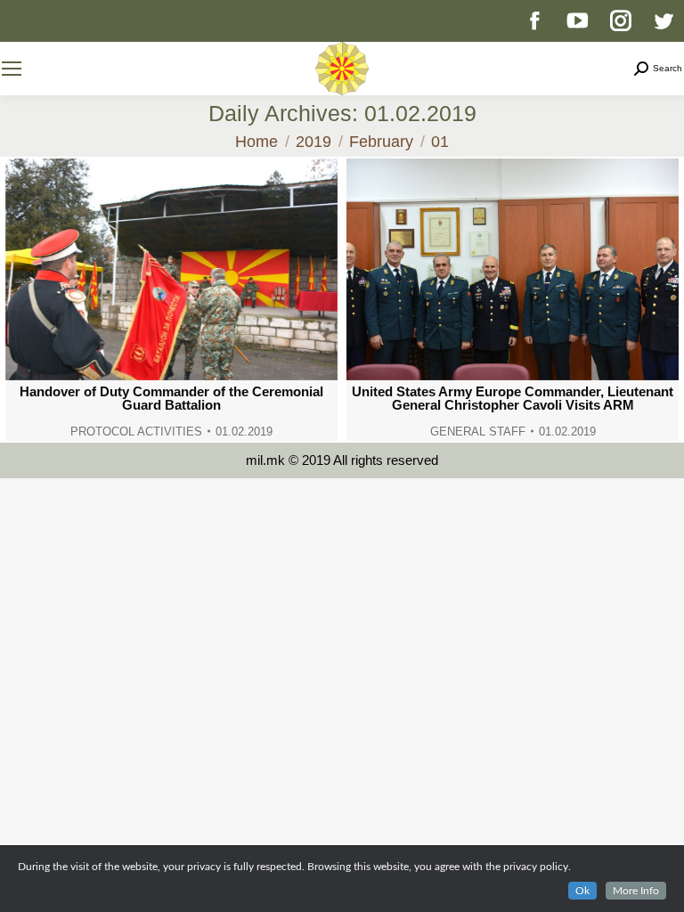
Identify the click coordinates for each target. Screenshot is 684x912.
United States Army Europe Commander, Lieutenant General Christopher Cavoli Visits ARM (512, 398)
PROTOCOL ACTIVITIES (136, 431)
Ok (582, 890)
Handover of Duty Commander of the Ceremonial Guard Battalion (171, 398)
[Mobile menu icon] (11, 68)
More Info (636, 890)
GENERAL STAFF (477, 431)
